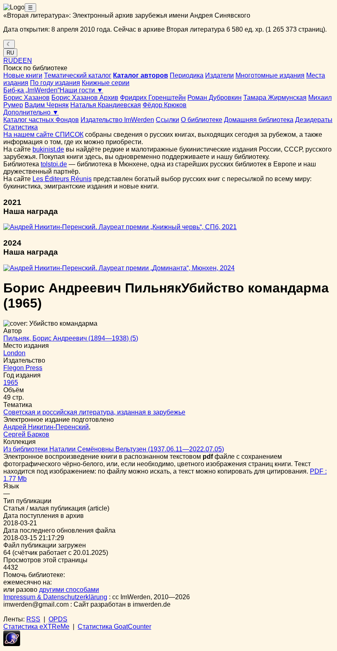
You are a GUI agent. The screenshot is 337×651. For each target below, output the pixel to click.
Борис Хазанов (26, 97)
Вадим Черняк (47, 104)
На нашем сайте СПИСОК (43, 134)
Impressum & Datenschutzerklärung (55, 596)
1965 (10, 382)
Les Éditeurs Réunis (62, 178)
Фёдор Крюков (165, 104)
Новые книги (22, 75)
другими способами (69, 589)
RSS (33, 619)
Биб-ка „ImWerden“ (31, 90)
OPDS (57, 619)
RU (10, 53)
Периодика (186, 75)
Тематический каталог (77, 75)
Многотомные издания (270, 75)
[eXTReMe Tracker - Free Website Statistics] (11, 643)
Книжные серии (105, 82)
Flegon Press (22, 367)
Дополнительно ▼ (31, 112)
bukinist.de (48, 149)
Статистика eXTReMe (36, 626)
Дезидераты (313, 119)
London (14, 353)
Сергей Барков (26, 434)
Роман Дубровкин (214, 97)
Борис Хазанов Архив (84, 97)
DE (18, 60)
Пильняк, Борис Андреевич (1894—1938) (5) (70, 338)
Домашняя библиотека (258, 119)
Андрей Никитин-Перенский (46, 426)
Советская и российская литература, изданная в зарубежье (94, 412)
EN (27, 60)
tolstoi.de (54, 164)
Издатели (219, 75)
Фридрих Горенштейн (153, 97)
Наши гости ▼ (81, 90)
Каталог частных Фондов (41, 119)
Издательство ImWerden (117, 119)
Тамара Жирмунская (275, 97)
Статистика (20, 127)
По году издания (55, 82)
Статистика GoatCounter (114, 626)
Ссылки (167, 119)
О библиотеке (201, 119)
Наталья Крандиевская (105, 104)
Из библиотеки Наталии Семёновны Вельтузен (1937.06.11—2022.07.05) (113, 449)
